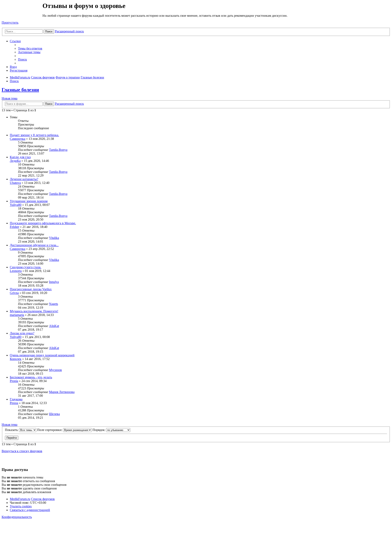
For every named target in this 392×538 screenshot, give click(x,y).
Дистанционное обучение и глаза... (34, 245)
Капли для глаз (20, 157)
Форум (22, 11)
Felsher (14, 227)
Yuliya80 (15, 205)
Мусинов (55, 370)
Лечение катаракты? (24, 179)
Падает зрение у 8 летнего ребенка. (34, 135)
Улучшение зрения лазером (29, 201)
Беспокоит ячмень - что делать (31, 377)
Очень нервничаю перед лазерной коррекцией (42, 355)
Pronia (14, 381)
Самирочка (17, 138)
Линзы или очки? (22, 333)
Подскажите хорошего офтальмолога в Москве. (43, 223)
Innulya (54, 282)
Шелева (54, 414)
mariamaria (17, 315)
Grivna (14, 293)
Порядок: (99, 430)
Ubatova (15, 182)
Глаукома (16, 399)
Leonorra (16, 271)
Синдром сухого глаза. (25, 267)
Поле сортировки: (50, 430)
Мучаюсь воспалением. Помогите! (34, 311)
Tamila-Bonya (58, 149)
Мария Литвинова (62, 392)
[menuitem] (30, 48)
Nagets (53, 304)
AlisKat (54, 326)
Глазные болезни (20, 89)
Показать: (12, 430)
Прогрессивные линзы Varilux (31, 289)
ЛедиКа (15, 160)
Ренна (14, 403)
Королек (15, 359)
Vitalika (54, 238)
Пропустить (10, 22)
